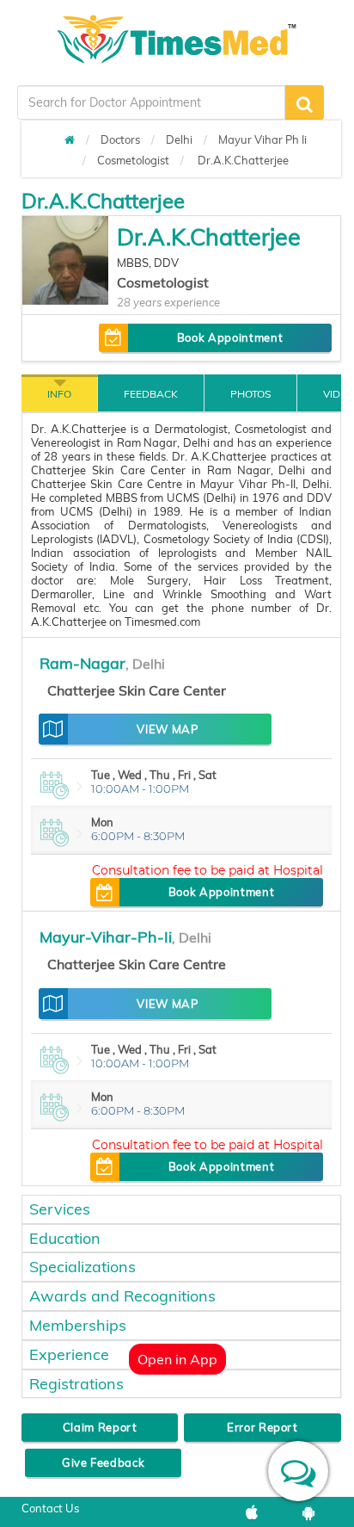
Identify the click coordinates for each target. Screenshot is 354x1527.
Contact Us (50, 1508)
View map (167, 729)
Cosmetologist (133, 160)
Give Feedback (103, 1462)
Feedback (151, 393)
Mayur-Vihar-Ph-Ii (106, 937)
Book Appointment (230, 337)
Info (59, 393)
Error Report (262, 1427)
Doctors (120, 139)
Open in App (177, 1359)
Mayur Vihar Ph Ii (262, 139)
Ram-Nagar (82, 663)
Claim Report (100, 1427)
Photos (250, 393)
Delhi (179, 139)
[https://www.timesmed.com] (69, 139)
